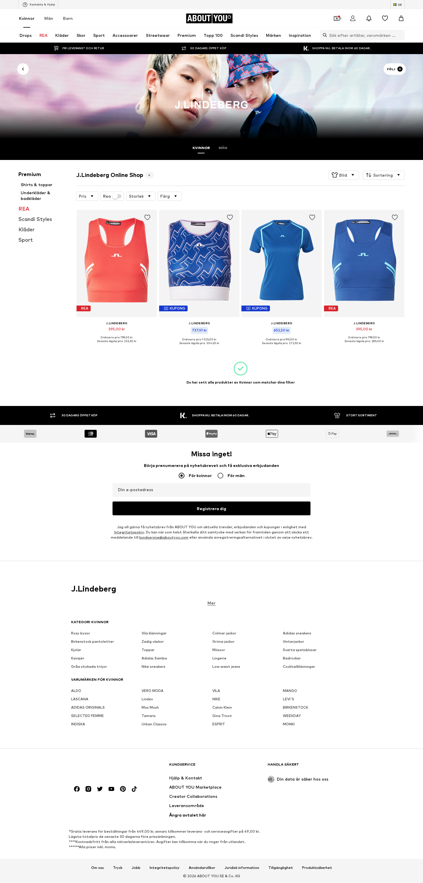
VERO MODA (152, 691)
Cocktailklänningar (299, 667)
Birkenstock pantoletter (92, 642)
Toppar (148, 650)
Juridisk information (241, 868)
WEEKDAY (292, 716)
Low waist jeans (226, 667)
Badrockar (292, 658)
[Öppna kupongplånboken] (336, 18)
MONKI (289, 724)
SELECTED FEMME (87, 716)
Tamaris (149, 716)
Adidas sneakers (297, 633)
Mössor (218, 650)
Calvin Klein (222, 707)
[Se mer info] (117, 345)
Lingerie (219, 658)
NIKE (216, 699)
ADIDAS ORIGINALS (88, 707)
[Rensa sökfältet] (400, 35)
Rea (107, 196)
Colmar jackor (224, 633)
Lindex (147, 699)
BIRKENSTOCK (295, 707)
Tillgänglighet (280, 868)
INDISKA (78, 724)
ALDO (76, 691)
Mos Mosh (150, 707)
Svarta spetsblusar (300, 650)
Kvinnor (27, 18)
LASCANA (79, 699)
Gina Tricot (222, 716)
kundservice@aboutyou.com (163, 537)
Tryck (117, 868)
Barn (68, 18)
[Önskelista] (385, 18)
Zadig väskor (153, 642)
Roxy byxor (80, 633)
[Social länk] (76, 789)
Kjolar (76, 650)
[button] (344, 175)
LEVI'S (288, 699)
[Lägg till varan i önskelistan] (147, 217)
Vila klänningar (154, 633)
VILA (216, 691)
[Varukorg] (401, 18)
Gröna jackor (223, 642)
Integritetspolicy (129, 532)
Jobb (136, 868)
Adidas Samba (154, 658)
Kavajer (77, 658)
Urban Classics (154, 724)
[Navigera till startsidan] (102, 767)
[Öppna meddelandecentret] (368, 18)
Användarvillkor (202, 868)
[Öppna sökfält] (323, 35)
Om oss (97, 868)
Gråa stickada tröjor (89, 667)
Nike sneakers (153, 667)
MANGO (290, 691)
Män (48, 18)
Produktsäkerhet (317, 868)
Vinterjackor (293, 642)
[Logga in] (352, 18)
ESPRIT (218, 724)
